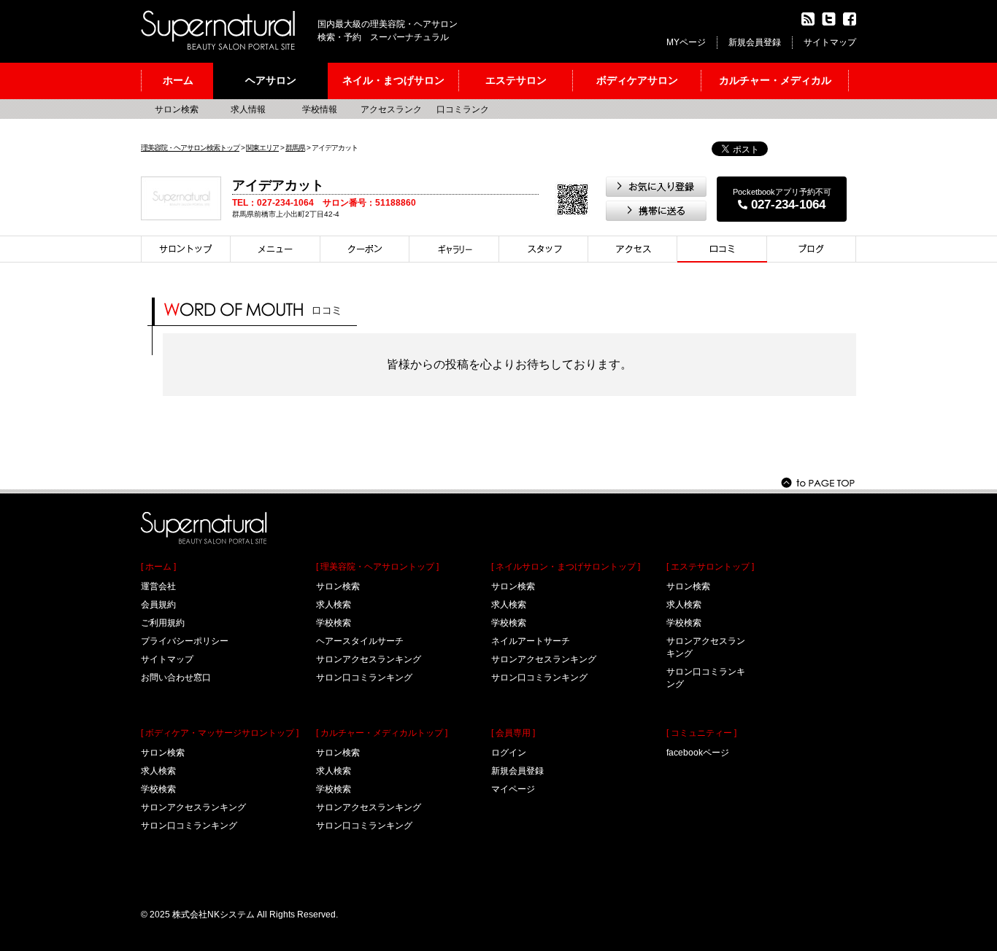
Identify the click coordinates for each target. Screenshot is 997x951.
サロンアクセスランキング (193, 807)
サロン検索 (177, 109)
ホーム (178, 80)
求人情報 (248, 109)
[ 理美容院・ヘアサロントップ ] (377, 567)
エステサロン (516, 80)
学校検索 (158, 789)
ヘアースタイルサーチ (360, 641)
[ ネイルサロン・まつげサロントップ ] (565, 567)
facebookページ (697, 753)
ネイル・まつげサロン (393, 80)
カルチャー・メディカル (775, 80)
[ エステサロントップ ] (710, 567)
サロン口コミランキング (189, 825)
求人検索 (158, 771)
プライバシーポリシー (184, 641)
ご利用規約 (163, 623)
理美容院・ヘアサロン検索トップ (190, 148)
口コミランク (462, 109)
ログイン (508, 753)
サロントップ (186, 249)
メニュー (275, 249)
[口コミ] (722, 249)
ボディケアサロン (637, 80)
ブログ (811, 249)
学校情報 (319, 109)
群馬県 (295, 148)
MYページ (686, 42)
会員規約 (158, 604)
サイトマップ (830, 42)
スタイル (454, 249)
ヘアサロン (270, 80)
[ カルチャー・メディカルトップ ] (381, 733)
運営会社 (158, 586)
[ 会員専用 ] (513, 733)
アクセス (632, 249)
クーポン (364, 249)
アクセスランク (391, 109)
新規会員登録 (754, 42)
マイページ (513, 789)
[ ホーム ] (158, 567)
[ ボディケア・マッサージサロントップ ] (220, 733)
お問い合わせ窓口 (176, 677)
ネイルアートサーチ (530, 641)
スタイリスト (543, 249)
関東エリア (262, 148)
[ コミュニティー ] (701, 733)
